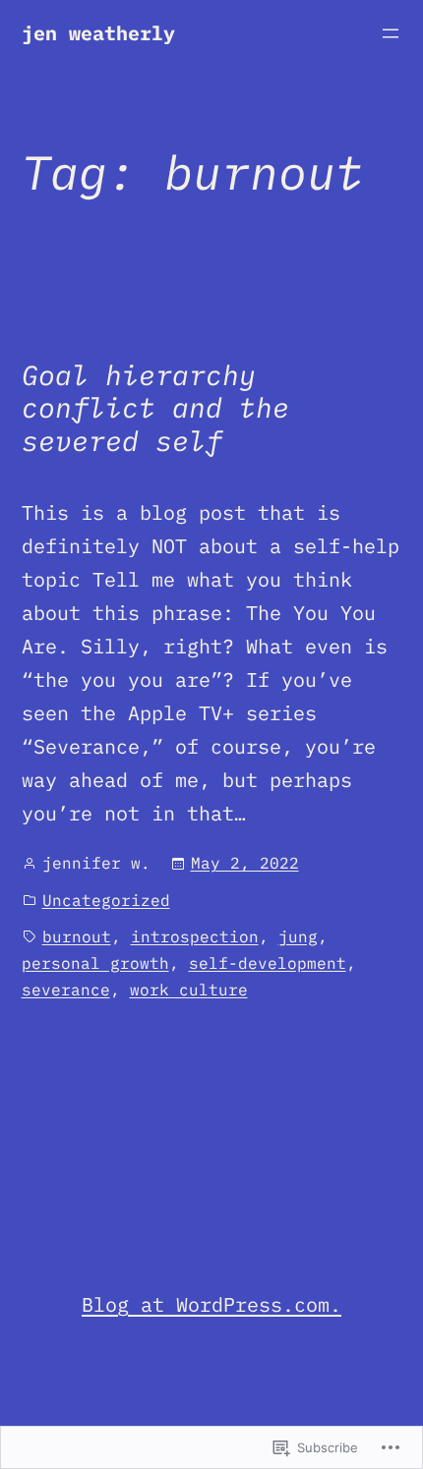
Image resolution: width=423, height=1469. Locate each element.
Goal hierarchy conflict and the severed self (155, 408)
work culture (189, 989)
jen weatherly (98, 33)
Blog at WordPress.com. (211, 1304)
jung (298, 936)
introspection (195, 936)
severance (66, 989)
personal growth (95, 963)
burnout (76, 936)
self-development (267, 963)
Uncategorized (106, 900)
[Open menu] (390, 33)
